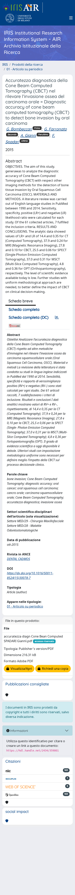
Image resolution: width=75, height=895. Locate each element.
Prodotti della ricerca (27, 64)
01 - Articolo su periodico (25, 69)
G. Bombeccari (19, 129)
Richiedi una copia (54, 668)
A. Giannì (28, 135)
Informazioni (18, 731)
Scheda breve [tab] (20, 300)
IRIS (5, 64)
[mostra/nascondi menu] (71, 18)
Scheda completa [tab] (24, 309)
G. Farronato (55, 129)
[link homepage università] (18, 18)
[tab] (57, 317)
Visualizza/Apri (20, 668)
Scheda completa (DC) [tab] (28, 317)
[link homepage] (22, 7)
